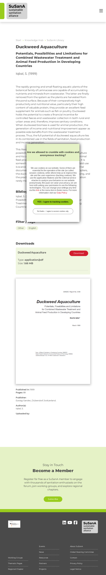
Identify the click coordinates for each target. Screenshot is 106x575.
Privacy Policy (76, 563)
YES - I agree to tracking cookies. (53, 202)
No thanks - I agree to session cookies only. (53, 211)
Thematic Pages (15, 563)
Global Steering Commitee (82, 552)
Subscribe (53, 499)
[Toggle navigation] (101, 10)
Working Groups (15, 558)
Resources (43, 558)
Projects (42, 569)
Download (79, 253)
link (37, 190)
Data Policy (62, 193)
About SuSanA (76, 546)
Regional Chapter (15, 569)
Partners (43, 563)
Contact (73, 558)
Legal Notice (75, 569)
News (41, 552)
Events (42, 546)
